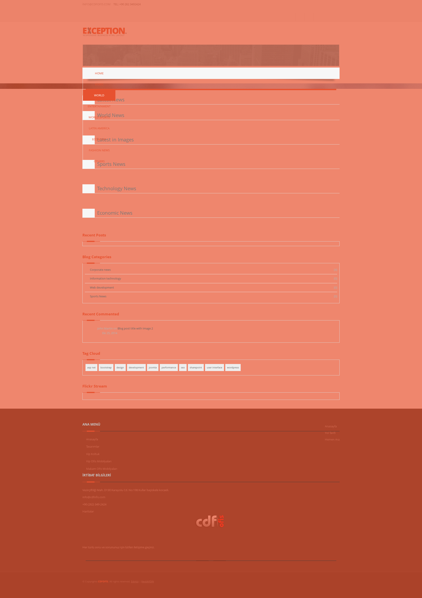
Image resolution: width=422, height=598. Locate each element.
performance (169, 367)
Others (99, 161)
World (99, 95)
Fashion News (99, 150)
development (136, 367)
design (120, 367)
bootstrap (106, 367)
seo (183, 367)
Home (99, 73)
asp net (91, 367)
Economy (99, 139)
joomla (153, 367)
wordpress (233, 367)
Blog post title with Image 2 (135, 328)
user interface (214, 367)
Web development (102, 287)
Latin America (99, 128)
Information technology (105, 278)
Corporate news (100, 270)
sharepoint (196, 367)
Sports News (98, 296)
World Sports (99, 117)
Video (99, 84)
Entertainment (99, 106)
